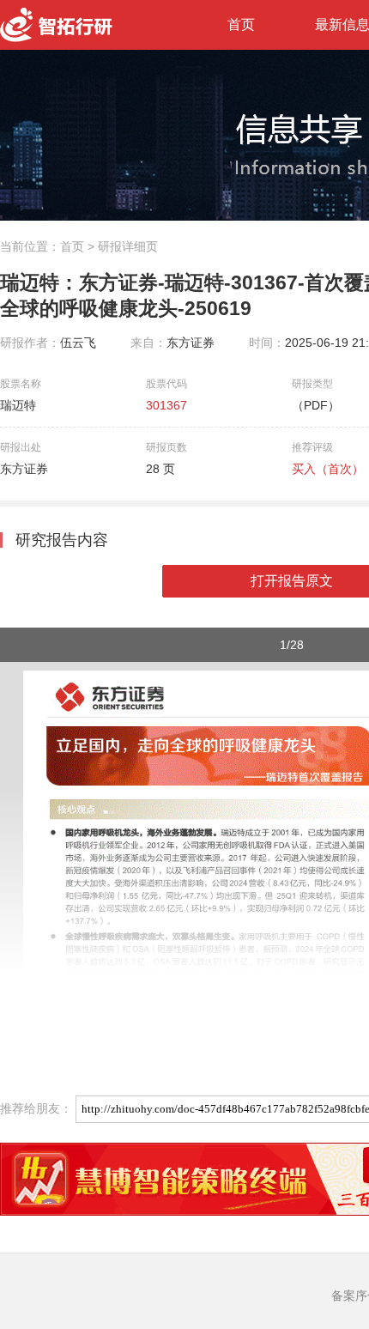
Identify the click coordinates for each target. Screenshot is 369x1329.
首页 (241, 24)
